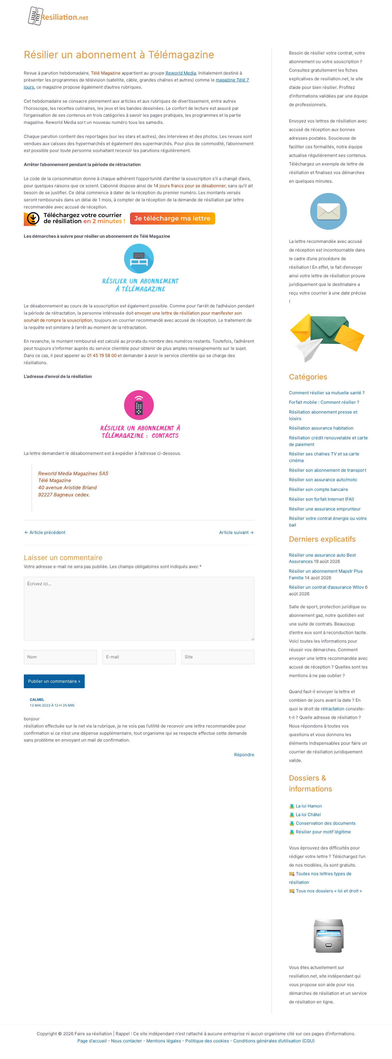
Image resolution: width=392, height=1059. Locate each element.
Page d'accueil (92, 1041)
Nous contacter (126, 1041)
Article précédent (44, 532)
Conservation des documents (325, 823)
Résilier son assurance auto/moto (323, 479)
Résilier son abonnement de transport (327, 470)
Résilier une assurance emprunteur (325, 509)
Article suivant (236, 532)
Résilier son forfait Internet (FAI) (321, 499)
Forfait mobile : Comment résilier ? (324, 402)
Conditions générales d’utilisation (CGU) (274, 1041)
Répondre (244, 754)
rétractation (332, 708)
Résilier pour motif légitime (323, 831)
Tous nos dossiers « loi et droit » (328, 891)
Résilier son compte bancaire (318, 489)
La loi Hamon (308, 806)
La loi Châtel (308, 814)
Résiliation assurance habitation (321, 428)
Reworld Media (181, 73)
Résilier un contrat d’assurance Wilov (326, 587)
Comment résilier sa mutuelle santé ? (327, 392)
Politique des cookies (207, 1041)
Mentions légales (163, 1041)
